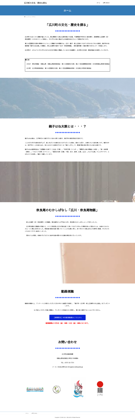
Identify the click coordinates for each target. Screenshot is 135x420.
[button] (67, 317)
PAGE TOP (130, 405)
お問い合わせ (34, 413)
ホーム (27, 413)
